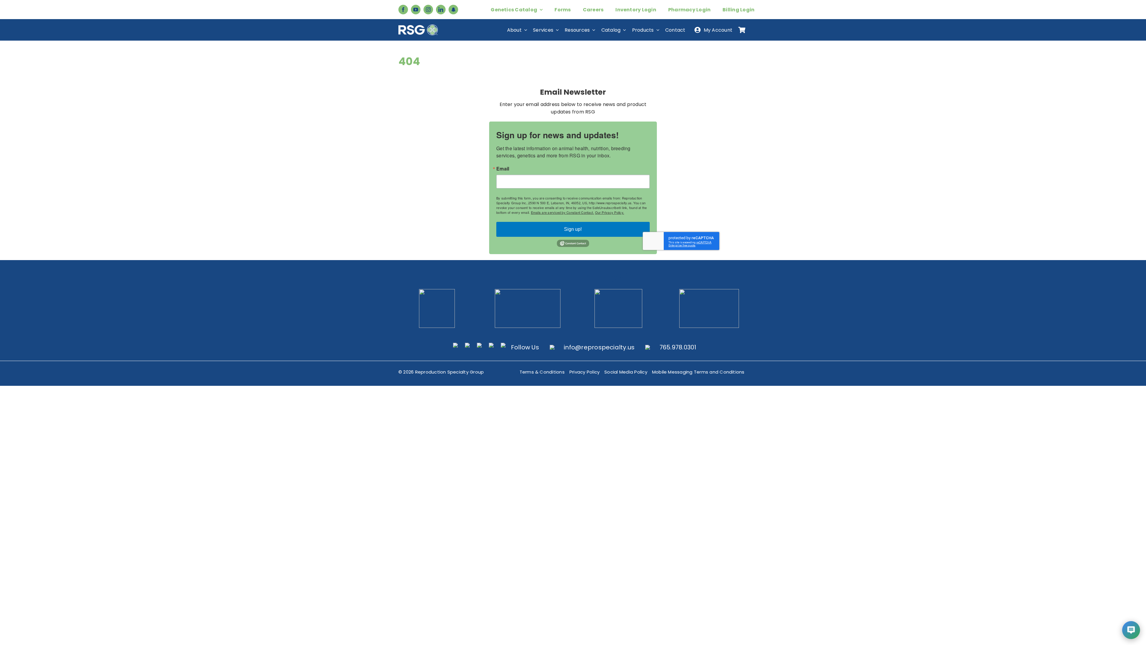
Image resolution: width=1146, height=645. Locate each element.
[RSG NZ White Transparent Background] (709, 291)
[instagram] (428, 9)
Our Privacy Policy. (609, 212)
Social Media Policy (625, 372)
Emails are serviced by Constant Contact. (562, 212)
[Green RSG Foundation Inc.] (527, 291)
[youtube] (415, 9)
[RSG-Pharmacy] (618, 291)
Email (502, 168)
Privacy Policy (584, 372)
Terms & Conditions (542, 372)
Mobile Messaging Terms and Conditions (698, 372)
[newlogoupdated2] (437, 291)
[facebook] (403, 9)
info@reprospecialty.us (599, 347)
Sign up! (573, 229)
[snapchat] (453, 9)
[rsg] (418, 26)
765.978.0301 (678, 347)
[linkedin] (441, 9)
